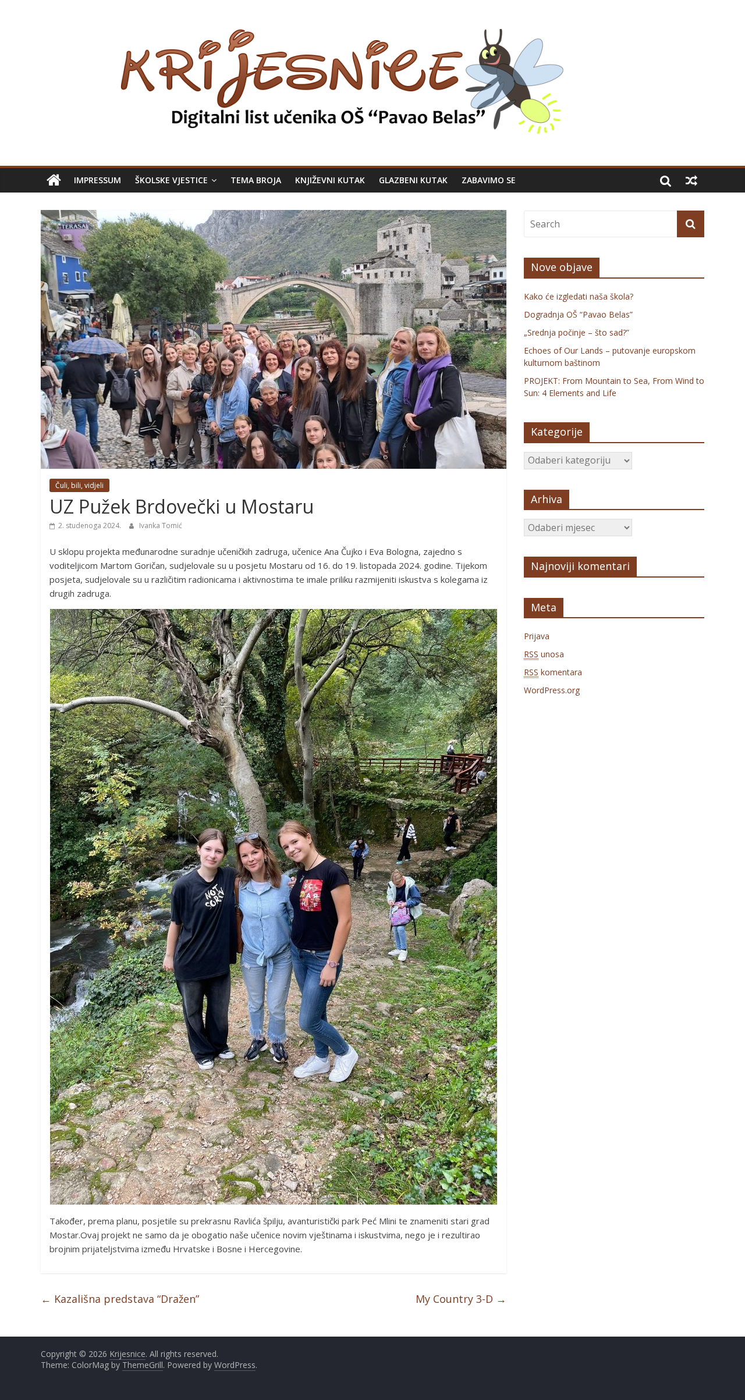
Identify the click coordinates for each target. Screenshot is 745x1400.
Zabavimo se (489, 180)
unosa (544, 654)
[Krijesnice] (54, 180)
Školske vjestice (171, 180)
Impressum (97, 180)
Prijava (536, 636)
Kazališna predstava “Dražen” (120, 1299)
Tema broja (255, 180)
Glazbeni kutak (413, 180)
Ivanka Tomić (160, 525)
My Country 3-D (461, 1299)
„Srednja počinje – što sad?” (576, 332)
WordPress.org (552, 690)
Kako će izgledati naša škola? (578, 296)
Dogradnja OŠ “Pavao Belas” (578, 314)
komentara (553, 672)
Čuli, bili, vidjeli (79, 485)
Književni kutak (330, 180)
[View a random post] (691, 180)
